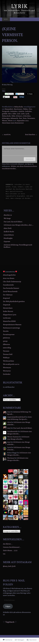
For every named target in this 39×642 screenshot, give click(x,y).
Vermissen (31, 118)
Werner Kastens (13, 437)
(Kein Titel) (7, 228)
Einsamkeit (9, 109)
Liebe (23, 114)
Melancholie (18, 107)
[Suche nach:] (35, 19)
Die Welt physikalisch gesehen (14, 301)
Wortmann (7, 367)
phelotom (6, 338)
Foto (30, 109)
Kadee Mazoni (8, 311)
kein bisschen (31, 134)
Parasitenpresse (8, 334)
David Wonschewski (10, 291)
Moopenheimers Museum (12, 324)
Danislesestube (8, 285)
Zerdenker (6, 374)
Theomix (6, 351)
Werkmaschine (8, 361)
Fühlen (25, 109)
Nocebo (6, 331)
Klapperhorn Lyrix (9, 314)
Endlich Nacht (9, 231)
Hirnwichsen (7, 308)
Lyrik (27, 114)
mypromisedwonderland (16, 417)
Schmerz (19, 116)
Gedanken (14, 111)
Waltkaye (6, 357)
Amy (8, 412)
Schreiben (27, 116)
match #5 (6, 134)
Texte (24, 118)
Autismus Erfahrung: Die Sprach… (19, 413)
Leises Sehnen (9, 235)
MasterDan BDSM (9, 321)
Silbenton (6, 344)
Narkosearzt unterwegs (11, 328)
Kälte (14, 114)
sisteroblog (7, 348)
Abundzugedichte (9, 275)
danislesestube (12, 431)
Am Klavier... (8, 544)
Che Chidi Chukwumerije (12, 281)
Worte (10, 120)
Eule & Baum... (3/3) (10, 550)
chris (9, 422)
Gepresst (7, 241)
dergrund (6, 298)
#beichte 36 (8, 215)
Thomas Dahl (7, 354)
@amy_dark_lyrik (9, 566)
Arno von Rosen (8, 278)
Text (20, 118)
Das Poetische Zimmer (11, 288)
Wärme (4, 120)
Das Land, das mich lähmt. (13, 222)
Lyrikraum (7, 318)
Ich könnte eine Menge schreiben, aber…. (19, 225)
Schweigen (6, 118)
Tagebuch (9, 622)
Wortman (10, 458)
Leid (18, 114)
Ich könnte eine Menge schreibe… (18, 423)
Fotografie (5, 111)
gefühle (4, 114)
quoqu (5, 341)
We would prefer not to (11, 364)
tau (4, 554)
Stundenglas (8, 238)
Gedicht (21, 111)
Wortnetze (7, 371)
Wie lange (7, 218)
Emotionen (18, 109)
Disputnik (6, 305)
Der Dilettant (7, 295)
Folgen (7, 606)
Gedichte (28, 111)
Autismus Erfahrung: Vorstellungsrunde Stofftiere (18, 246)
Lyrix (9, 447)
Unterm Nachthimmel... (12, 547)
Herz (10, 114)
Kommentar (29, 159)
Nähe (13, 116)
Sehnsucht (14, 118)
